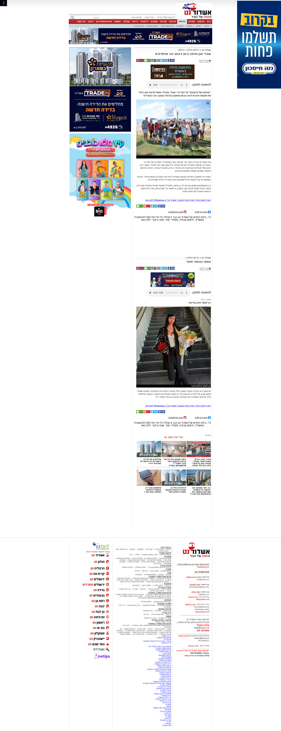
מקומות (190, 26)
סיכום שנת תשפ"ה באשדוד (159, 623)
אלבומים (167, 583)
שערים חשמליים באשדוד (162, 682)
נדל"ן (131, 555)
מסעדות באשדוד (165, 660)
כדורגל (137, 571)
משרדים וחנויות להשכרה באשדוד (159, 669)
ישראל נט (167, 639)
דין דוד (168, 722)
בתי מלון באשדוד (165, 652)
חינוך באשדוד (152, 634)
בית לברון (168, 713)
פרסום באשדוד (165, 685)
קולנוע (126, 21)
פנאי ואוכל (142, 629)
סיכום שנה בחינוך (157, 580)
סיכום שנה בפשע (141, 580)
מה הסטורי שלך (167, 26)
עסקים (154, 21)
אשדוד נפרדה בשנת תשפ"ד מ (131, 596)
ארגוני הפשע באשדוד (150, 555)
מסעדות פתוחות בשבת (136, 560)
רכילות (182, 21)
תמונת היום (147, 585)
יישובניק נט (167, 653)
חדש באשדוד (148, 611)
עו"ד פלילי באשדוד (164, 697)
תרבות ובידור (165, 565)
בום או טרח (138, 26)
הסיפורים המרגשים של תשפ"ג (144, 578)
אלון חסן (168, 710)
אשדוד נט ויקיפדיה (164, 687)
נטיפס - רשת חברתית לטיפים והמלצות (157, 641)
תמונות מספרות (150, 575)
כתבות (169, 575)
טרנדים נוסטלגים (134, 605)
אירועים (168, 585)
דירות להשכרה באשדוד (162, 664)
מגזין (169, 573)
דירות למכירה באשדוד (163, 662)
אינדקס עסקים (129, 629)
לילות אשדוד (158, 585)
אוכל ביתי (167, 560)
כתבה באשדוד (165, 692)
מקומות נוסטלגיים (164, 605)
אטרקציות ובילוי (157, 614)
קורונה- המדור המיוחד (163, 622)
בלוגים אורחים (146, 602)
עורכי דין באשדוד (150, 618)
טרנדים (146, 614)
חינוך (90, 21)
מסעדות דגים (137, 558)
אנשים (198, 26)
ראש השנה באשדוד (155, 631)
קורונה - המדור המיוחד (161, 620)
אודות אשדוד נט (104, 21)
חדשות (200, 21)
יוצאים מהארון (152, 26)
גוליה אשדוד (166, 725)
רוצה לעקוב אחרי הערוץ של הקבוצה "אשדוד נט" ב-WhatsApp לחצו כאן (178, 200)
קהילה (163, 21)
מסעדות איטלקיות (123, 558)
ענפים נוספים (166, 571)
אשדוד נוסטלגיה (164, 603)
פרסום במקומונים (165, 655)
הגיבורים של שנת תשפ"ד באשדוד (158, 594)
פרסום (168, 706)
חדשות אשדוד (165, 553)
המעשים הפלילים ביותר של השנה (145, 632)
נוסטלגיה (138, 575)
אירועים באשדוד (165, 673)
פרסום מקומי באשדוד (163, 648)
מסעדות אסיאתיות (155, 560)
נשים (169, 629)
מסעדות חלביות (151, 558)
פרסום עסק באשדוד (163, 638)
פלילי (137, 555)
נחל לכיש (168, 718)
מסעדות (167, 556)
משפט (117, 21)
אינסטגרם (136, 585)
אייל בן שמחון (166, 643)
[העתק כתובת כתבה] (155, 61)
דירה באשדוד (166, 696)
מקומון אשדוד (166, 657)
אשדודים (180, 26)
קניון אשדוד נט (138, 634)
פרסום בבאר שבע (164, 667)
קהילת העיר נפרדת (157, 591)
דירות (135, 21)
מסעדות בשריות (165, 558)
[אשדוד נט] (192, 558)
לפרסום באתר (136, 17)
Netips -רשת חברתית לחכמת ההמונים (157, 683)
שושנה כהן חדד (165, 711)
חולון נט (168, 704)
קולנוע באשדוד (127, 567)
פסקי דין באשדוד (165, 618)
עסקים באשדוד (125, 634)
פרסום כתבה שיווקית (163, 689)
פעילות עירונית (154, 589)
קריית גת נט (167, 703)
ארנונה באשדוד (165, 678)
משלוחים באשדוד (164, 659)
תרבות (172, 21)
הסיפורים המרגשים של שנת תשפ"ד (158, 596)
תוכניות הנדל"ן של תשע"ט (135, 631)
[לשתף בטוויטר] (163, 61)
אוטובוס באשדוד (124, 632)
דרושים (144, 21)
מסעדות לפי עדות (148, 562)
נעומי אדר (167, 715)
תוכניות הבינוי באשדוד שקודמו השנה (130, 594)
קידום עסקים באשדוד (163, 650)
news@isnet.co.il (202, 612)
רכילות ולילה (193, 50)
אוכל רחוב (157, 564)
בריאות (143, 589)
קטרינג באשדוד (165, 720)
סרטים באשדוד (165, 634)
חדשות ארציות (166, 555)
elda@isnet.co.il (202, 599)
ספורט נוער (154, 571)
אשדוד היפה (166, 589)
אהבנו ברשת (160, 629)
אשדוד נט (206, 50)
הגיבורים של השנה (164, 578)
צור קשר (81, 21)
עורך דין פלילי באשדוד (163, 699)
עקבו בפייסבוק (201, 212)
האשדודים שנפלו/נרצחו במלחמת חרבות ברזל (154, 598)
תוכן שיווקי (167, 611)
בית (209, 21)
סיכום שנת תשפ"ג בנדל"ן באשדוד (131, 582)
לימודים (158, 611)
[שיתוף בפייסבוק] (171, 61)
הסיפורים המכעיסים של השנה (158, 582)
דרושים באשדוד (165, 674)
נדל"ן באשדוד (166, 636)
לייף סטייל (166, 612)
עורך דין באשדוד (165, 701)
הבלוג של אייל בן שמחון (162, 602)
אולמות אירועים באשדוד (162, 694)
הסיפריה (168, 724)
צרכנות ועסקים (164, 609)
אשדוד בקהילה (164, 587)
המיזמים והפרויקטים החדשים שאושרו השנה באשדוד (151, 625)
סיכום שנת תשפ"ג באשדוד (159, 576)
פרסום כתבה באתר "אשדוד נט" (159, 646)
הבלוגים (167, 600)
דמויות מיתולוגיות (149, 605)
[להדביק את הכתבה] (146, 207)
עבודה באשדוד (165, 690)
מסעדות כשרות (133, 562)
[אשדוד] (194, 19)
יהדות (150, 629)
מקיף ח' (168, 717)
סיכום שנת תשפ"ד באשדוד (159, 593)
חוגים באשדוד (140, 567)
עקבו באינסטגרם (176, 212)
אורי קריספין (190, 604)
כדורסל (145, 571)
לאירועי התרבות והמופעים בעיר (160, 567)
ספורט (191, 21)
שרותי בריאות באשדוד (163, 671)
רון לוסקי (204, 299)
